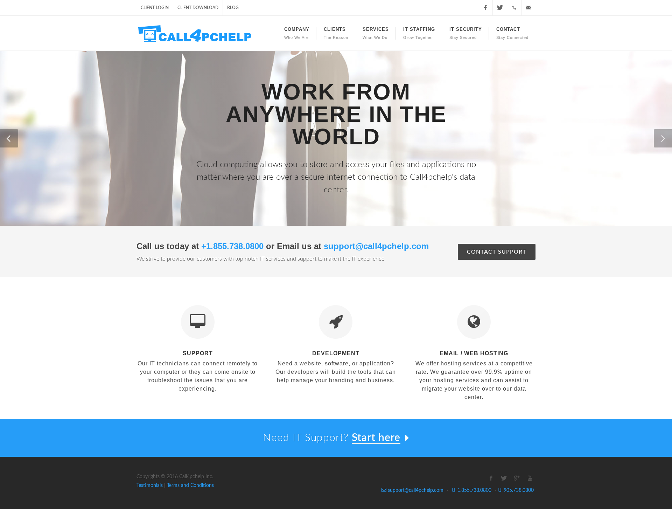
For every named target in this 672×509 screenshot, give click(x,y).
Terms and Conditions (190, 485)
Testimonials (149, 485)
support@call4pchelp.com (414, 490)
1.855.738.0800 (473, 490)
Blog (233, 8)
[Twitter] (500, 7)
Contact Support (496, 252)
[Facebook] (485, 7)
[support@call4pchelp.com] (529, 7)
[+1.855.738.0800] (514, 7)
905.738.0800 (518, 490)
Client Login (155, 8)
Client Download (197, 8)
